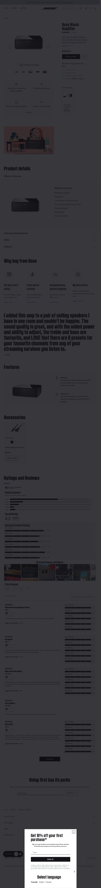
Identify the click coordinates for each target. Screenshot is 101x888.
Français (48, 882)
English (41, 882)
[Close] (74, 872)
